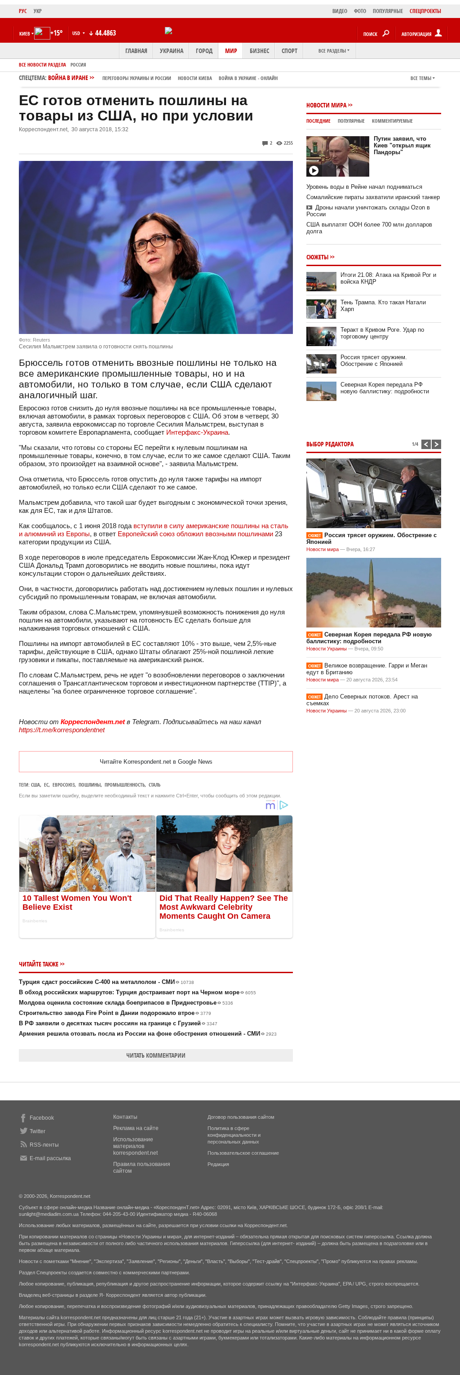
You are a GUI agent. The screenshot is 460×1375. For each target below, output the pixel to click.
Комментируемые (392, 120)
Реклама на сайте (136, 1128)
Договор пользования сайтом (241, 1117)
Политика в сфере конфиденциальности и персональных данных (234, 1135)
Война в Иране (163, 77)
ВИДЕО (339, 11)
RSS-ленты (44, 1145)
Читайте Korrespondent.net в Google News (156, 761)
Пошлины (90, 784)
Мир (231, 50)
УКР (38, 11)
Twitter (37, 1131)
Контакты (125, 1117)
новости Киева (195, 78)
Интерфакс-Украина (197, 432)
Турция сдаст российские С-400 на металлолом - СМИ (106, 982)
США (35, 784)
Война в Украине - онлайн (248, 78)
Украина (171, 50)
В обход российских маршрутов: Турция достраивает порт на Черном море (137, 992)
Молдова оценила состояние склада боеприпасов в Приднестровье (126, 1002)
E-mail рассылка (50, 1158)
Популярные (351, 120)
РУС (23, 11)
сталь (154, 784)
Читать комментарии (156, 1055)
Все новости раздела (42, 64)
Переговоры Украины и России (136, 78)
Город (204, 50)
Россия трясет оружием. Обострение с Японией (374, 360)
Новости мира (326, 105)
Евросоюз (64, 784)
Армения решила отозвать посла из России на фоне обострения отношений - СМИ (148, 1033)
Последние (318, 120)
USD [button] (76, 33)
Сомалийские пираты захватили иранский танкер (373, 197)
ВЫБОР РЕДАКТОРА (330, 444)
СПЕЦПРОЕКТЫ (425, 11)
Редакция (218, 1164)
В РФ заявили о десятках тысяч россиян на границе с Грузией (118, 1023)
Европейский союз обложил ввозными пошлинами (195, 534)
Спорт (289, 50)
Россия (78, 64)
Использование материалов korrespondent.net (135, 1146)
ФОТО (360, 11)
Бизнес (259, 50)
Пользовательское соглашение (243, 1153)
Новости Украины (326, 648)
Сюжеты (317, 257)
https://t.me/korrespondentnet (62, 730)
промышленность (125, 784)
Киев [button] (24, 33)
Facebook (42, 1118)
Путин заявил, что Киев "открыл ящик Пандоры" (402, 145)
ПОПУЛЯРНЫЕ (388, 11)
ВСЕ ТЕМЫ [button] (421, 78)
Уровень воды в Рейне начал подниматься (364, 186)
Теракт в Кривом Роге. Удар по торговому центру (382, 333)
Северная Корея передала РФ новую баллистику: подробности (385, 388)
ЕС (46, 784)
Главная (136, 50)
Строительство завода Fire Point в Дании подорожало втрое (115, 1013)
